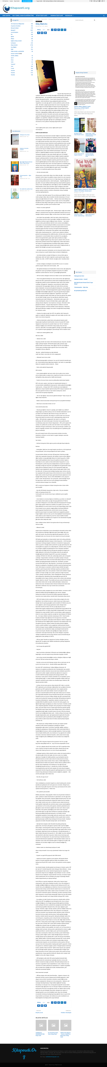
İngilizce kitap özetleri (16, 40)
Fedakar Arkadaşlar (66, 1012)
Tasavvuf (13, 64)
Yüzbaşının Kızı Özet (24, 134)
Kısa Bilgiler (14, 47)
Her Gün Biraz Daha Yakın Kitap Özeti (53, 1033)
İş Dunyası (13, 43)
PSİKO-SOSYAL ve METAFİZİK (17, 51)
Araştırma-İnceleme (15, 26)
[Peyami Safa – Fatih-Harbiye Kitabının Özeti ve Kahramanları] (91, 125)
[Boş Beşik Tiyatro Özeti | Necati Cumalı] (79, 125)
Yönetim (13, 74)
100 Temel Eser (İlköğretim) (23, 15)
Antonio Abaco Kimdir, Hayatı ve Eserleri (45, 1)
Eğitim (12, 36)
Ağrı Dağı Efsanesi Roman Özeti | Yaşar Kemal (26, 162)
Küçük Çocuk (39, 1012)
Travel (12, 68)
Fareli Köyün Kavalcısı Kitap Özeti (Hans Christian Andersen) (85, 190)
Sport (12, 57)
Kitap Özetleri (16, 1)
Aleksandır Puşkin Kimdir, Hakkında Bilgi (79, 215)
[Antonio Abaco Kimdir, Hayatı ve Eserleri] (79, 145)
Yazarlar (11, 1)
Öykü (12, 49)
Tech (12, 66)
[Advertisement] (53, 48)
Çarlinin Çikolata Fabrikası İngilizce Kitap (90, 155)
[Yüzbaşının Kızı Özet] (15, 139)
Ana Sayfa (6, 15)
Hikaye (12, 38)
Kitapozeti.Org (24, 1053)
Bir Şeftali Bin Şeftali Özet (26, 189)
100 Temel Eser (5, 1)
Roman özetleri (57, 15)
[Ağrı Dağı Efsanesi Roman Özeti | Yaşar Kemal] (15, 166)
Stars (12, 60)
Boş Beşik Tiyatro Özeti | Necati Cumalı (79, 134)
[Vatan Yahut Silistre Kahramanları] (91, 206)
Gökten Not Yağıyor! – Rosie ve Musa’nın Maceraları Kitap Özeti (65, 1035)
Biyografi (13, 30)
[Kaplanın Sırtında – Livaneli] (15, 153)
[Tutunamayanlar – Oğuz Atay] (15, 180)
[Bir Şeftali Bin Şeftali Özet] (15, 193)
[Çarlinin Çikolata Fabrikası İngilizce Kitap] (91, 145)
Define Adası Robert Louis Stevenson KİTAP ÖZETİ (82, 107)
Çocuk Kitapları (14, 32)
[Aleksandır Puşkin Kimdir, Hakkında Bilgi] (79, 206)
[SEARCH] (94, 20)
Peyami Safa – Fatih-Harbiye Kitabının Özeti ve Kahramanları (91, 135)
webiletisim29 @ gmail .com (52, 1056)
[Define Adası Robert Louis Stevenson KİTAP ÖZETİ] (85, 90)
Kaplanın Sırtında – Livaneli (80, 279)
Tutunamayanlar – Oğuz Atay (81, 287)
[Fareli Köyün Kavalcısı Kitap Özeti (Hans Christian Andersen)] (85, 173)
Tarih (12, 62)
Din (11, 34)
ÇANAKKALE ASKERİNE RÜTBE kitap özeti (40, 1034)
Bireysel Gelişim (15, 28)
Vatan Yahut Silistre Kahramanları (90, 215)
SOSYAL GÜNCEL (14, 55)
